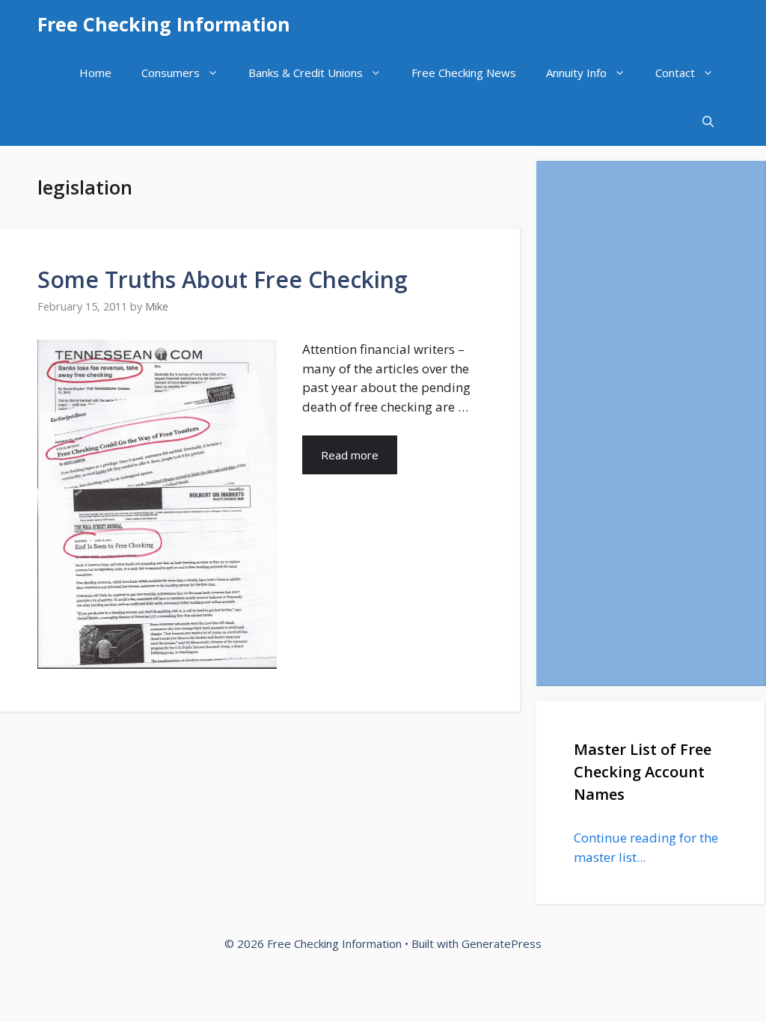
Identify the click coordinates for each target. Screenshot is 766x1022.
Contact (675, 72)
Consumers (170, 72)
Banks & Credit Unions (305, 72)
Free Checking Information (163, 24)
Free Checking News (463, 72)
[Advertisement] (650, 422)
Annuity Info (576, 72)
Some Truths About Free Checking (222, 279)
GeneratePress (502, 943)
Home (95, 72)
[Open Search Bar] (708, 121)
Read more (350, 454)
